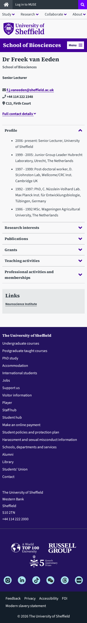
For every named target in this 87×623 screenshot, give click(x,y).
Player (7, 402)
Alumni (7, 454)
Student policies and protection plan (30, 432)
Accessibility (48, 598)
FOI (64, 598)
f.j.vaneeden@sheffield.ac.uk (30, 90)
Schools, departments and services (29, 447)
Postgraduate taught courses (24, 350)
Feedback (13, 598)
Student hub (12, 417)
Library (7, 461)
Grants (11, 249)
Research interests (22, 227)
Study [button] (6, 14)
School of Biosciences (32, 45)
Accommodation (15, 365)
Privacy (29, 598)
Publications (16, 238)
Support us (11, 387)
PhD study (10, 358)
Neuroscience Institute (21, 304)
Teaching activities (22, 260)
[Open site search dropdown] (82, 4)
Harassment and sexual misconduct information (39, 439)
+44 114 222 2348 (19, 96)
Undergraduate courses (20, 343)
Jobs (6, 380)
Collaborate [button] (54, 14)
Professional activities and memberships (29, 274)
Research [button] (28, 14)
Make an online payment (21, 424)
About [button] (77, 14)
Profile (11, 130)
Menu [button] (73, 45)
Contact (8, 476)
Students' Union (15, 469)
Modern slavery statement (26, 605)
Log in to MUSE (26, 4)
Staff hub (9, 410)
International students (19, 373)
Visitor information (17, 395)
